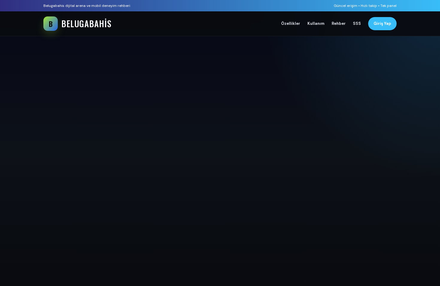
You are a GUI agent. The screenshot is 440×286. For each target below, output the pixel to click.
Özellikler (290, 23)
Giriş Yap (382, 23)
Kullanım (315, 23)
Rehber (339, 23)
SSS (357, 23)
